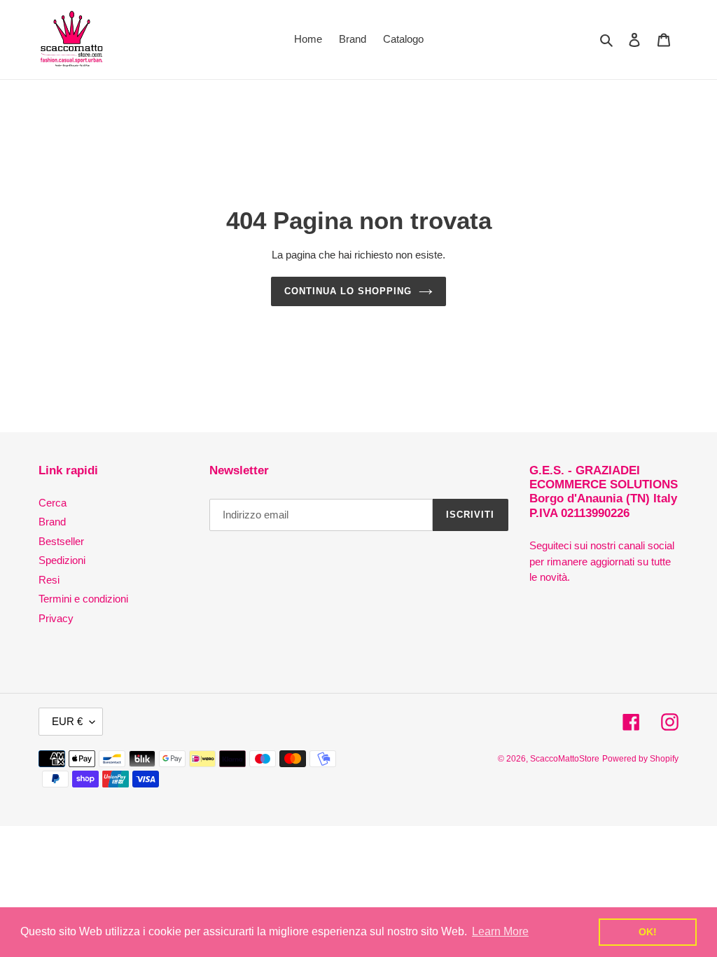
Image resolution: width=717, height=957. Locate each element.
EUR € (67, 721)
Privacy (56, 618)
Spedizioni (62, 560)
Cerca (53, 503)
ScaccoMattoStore (564, 759)
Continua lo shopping (348, 291)
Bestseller (61, 541)
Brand (52, 522)
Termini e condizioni (83, 599)
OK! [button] (648, 931)
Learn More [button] (500, 931)
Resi (49, 580)
